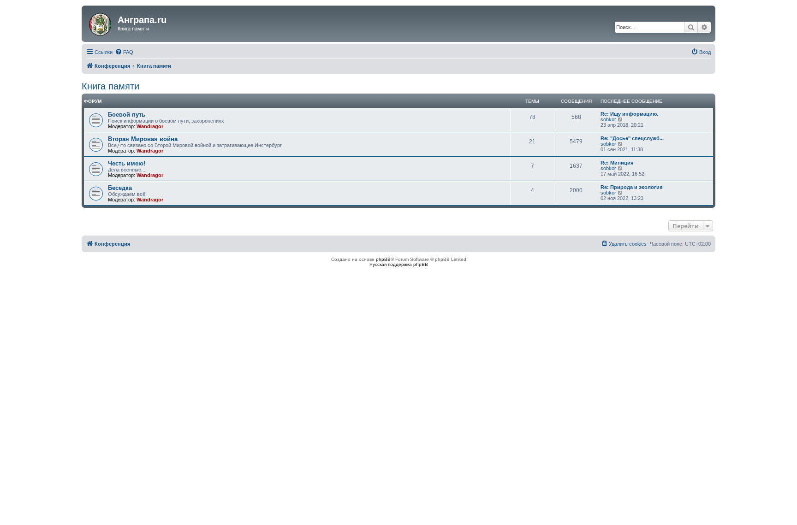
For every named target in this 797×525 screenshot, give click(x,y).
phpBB (383, 259)
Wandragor (150, 126)
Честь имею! (126, 163)
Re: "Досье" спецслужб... (632, 138)
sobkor (608, 119)
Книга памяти (110, 86)
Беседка (120, 187)
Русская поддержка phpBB (398, 264)
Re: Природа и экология (631, 187)
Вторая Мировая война (143, 139)
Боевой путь (126, 114)
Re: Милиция (617, 162)
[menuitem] (124, 52)
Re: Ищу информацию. (629, 114)
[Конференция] (101, 22)
